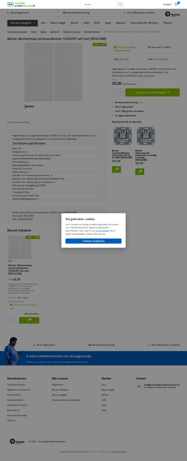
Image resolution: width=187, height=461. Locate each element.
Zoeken (120, 4)
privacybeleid (102, 230)
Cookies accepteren (94, 241)
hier (103, 234)
